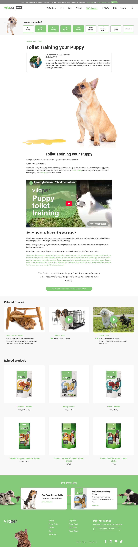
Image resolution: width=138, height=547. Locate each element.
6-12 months (78, 29)
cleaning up (44, 173)
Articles (51, 521)
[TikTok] (121, 541)
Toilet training (77, 170)
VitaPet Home (51, 8)
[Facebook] (105, 541)
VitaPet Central (91, 8)
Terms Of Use (93, 542)
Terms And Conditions (103, 2)
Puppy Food (73, 524)
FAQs (51, 531)
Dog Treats (73, 528)
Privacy (84, 542)
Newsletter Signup (107, 529)
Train (115, 8)
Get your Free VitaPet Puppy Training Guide (69, 288)
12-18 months (90, 29)
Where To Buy (53, 524)
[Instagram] (110, 541)
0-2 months (40, 29)
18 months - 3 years (103, 28)
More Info (95, 505)
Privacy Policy (90, 2)
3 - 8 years (116, 29)
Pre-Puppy (28, 29)
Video (40, 41)
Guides (35, 41)
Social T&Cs (53, 534)
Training (29, 41)
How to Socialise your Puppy (109, 338)
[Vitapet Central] (13, 8)
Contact (123, 8)
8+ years (128, 29)
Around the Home (17, 335)
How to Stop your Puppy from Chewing (20, 338)
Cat (69, 8)
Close (114, 2)
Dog (61, 8)
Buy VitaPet (105, 8)
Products (79, 8)
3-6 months (65, 29)
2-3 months (53, 29)
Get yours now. (47, 502)
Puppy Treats (73, 531)
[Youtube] (116, 541)
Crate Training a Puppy (62, 338)
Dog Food (72, 521)
